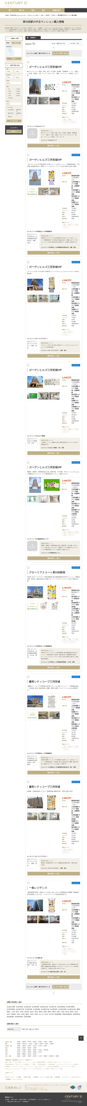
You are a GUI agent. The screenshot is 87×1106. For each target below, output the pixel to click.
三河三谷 (10, 55)
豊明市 (27, 1014)
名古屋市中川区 (20, 1009)
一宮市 (13, 1011)
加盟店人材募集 (52, 1066)
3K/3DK (18, 93)
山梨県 (18, 1045)
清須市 (36, 1014)
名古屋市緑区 (53, 1009)
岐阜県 (29, 1047)
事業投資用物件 (41, 1062)
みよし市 (41, 1014)
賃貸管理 (75, 1064)
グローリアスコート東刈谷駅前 (47, 572)
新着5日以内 (18, 110)
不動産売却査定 (9, 1064)
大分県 (40, 1056)
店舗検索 (7, 1066)
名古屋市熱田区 (11, 1009)
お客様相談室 (25, 1101)
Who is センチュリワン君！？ (13, 1068)
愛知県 (47, 15)
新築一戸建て (8, 1062)
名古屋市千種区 (11, 1006)
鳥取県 (29, 1052)
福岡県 (18, 1056)
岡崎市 (8, 1011)
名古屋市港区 (28, 1009)
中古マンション (10, 1077)
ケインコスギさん (18, 1079)
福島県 (50, 1041)
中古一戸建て (18, 1062)
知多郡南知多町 (19, 1016)
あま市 (46, 1014)
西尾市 (49, 1011)
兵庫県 (34, 1050)
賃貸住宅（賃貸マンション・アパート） (58, 1062)
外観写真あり (18, 114)
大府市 (76, 1011)
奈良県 (40, 1050)
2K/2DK (18, 91)
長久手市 (51, 1014)
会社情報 (7, 1099)
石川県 (40, 1045)
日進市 (32, 1014)
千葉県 (35, 1043)
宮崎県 (45, 1056)
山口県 (40, 1052)
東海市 (71, 1011)
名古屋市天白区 (71, 1009)
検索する (14, 58)
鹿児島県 (51, 1056)
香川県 (29, 1054)
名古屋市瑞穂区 (70, 1006)
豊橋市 (78, 1009)
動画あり (10, 116)
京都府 (24, 1050)
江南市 (58, 1011)
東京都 (18, 1043)
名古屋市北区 (27, 1006)
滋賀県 (29, 1050)
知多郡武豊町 (27, 1016)
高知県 (34, 1054)
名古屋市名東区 (62, 1009)
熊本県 (34, 1056)
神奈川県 (24, 1043)
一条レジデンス (38, 887)
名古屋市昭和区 (61, 1006)
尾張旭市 (13, 1014)
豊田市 (40, 1011)
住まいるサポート (76, 1077)
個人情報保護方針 (32, 1099)
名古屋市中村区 (44, 1006)
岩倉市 (23, 1014)
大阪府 (18, 1050)
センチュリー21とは (17, 1066)
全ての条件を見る (14, 120)
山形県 (45, 1041)
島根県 (34, 1052)
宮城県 (40, 1041)
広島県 (24, 1052)
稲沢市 (67, 1011)
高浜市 (18, 1014)
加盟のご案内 (14, 1099)
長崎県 (29, 1056)
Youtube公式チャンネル (40, 1068)
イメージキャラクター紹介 (68, 1066)
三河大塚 (10, 53)
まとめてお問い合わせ (60, 53)
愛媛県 (24, 1054)
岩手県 (29, 1041)
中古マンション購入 (33, 15)
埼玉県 (30, 1043)
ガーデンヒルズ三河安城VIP (45, 66)
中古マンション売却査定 (22, 1064)
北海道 (18, 1041)
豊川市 (32, 1011)
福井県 (45, 1045)
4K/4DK (18, 95)
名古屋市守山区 (45, 1009)
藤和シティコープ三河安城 (44, 681)
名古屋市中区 (52, 1006)
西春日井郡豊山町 (67, 1014)
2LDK (9, 93)
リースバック (29, 1066)
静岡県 (24, 1047)
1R (9, 89)
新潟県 (29, 1045)
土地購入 (19, 1077)
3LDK (9, 95)
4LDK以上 (10, 97)
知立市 (8, 1014)
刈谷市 (53, 15)
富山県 (34, 1045)
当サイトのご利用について (44, 1099)
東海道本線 (8, 46)
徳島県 (18, 1054)
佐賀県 (24, 1056)
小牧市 (63, 1011)
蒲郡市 (54, 1011)
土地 (33, 1062)
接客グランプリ (27, 1068)
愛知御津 (10, 51)
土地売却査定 (51, 1064)
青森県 (24, 1041)
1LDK (9, 91)
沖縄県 (57, 1056)
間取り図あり (10, 114)
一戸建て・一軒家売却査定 (38, 1064)
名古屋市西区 (35, 1006)
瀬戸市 (17, 1011)
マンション (27, 1062)
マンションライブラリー (64, 1064)
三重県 (34, 1047)
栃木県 (46, 1043)
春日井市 (26, 1011)
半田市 (22, 1011)
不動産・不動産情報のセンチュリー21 (15, 15)
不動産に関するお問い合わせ (13, 1101)
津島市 (36, 1011)
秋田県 (34, 1041)
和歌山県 (46, 1050)
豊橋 (9, 49)
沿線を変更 (16, 42)
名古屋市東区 (19, 1006)
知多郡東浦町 (10, 1016)
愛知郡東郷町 (58, 1014)
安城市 (45, 1011)
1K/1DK (18, 89)
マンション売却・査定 (47, 1077)
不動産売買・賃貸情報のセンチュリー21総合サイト (19, 1060)
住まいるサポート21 (40, 1066)
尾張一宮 (31, 1029)
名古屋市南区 (36, 1009)
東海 (42, 15)
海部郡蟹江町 (76, 1014)
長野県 (24, 1045)
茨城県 (41, 1043)
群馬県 (52, 1043)
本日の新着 (11, 109)
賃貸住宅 (36, 1077)
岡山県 (18, 1052)
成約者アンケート (55, 1068)
